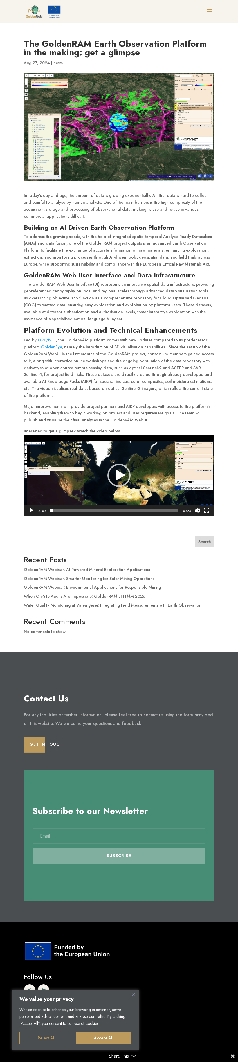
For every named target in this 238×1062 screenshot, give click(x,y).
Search (204, 542)
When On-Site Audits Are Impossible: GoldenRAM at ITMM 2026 (84, 596)
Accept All (103, 1038)
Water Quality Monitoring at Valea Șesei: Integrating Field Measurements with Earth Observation (112, 605)
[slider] (114, 510)
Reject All (46, 1038)
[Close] (133, 994)
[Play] (31, 510)
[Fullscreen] (207, 510)
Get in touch (46, 744)
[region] (75, 1020)
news (58, 63)
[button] (119, 475)
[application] (119, 475)
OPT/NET (47, 340)
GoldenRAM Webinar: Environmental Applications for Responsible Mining (92, 587)
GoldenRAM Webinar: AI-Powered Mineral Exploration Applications (87, 569)
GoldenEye (51, 347)
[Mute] (197, 510)
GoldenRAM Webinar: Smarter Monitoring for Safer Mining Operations (89, 578)
